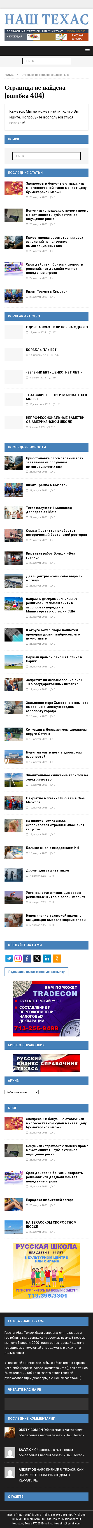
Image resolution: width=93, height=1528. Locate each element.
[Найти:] (46, 61)
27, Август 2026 (38, 278)
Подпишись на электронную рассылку (36, 971)
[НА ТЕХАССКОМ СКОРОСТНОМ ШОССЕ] (14, 1227)
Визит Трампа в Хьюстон (46, 291)
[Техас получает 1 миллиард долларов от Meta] (14, 512)
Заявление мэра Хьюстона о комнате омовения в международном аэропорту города (57, 707)
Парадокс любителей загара (50, 1200)
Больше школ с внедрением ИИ (52, 848)
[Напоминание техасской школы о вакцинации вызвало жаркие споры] (14, 920)
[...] (82, 1378)
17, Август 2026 (38, 762)
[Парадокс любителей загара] (14, 1204)
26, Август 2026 (38, 540)
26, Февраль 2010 (39, 404)
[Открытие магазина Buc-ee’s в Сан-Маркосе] (14, 803)
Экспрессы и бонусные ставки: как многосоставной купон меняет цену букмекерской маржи (56, 188)
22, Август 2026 (38, 616)
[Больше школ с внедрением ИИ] (14, 852)
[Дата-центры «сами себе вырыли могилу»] (14, 581)
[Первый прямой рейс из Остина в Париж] (14, 662)
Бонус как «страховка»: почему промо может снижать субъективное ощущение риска (57, 215)
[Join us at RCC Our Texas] (46, 35)
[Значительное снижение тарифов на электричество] (14, 780)
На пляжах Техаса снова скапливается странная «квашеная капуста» (55, 825)
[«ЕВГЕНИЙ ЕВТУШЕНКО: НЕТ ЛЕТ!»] (14, 377)
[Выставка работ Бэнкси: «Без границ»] (14, 558)
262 (54, 332)
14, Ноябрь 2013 (38, 355)
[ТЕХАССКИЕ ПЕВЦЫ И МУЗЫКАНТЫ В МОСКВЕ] (14, 399)
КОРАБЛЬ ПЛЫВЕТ (41, 350)
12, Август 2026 (38, 807)
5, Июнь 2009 (36, 427)
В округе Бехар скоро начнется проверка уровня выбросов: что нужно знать (53, 634)
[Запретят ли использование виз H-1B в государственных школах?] (14, 684)
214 (54, 377)
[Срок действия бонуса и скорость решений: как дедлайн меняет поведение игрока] (14, 269)
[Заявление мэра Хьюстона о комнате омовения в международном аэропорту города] (14, 707)
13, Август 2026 (38, 784)
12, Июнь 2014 (37, 332)
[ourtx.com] (10, 1435)
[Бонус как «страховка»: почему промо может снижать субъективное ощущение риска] (14, 215)
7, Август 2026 (37, 875)
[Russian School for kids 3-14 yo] (46, 1271)
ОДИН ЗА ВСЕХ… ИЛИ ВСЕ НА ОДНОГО (57, 327)
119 (53, 427)
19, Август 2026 (38, 689)
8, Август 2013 (37, 377)
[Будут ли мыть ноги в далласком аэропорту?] (14, 757)
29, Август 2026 (38, 197)
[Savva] (10, 1455)
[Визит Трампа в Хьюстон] (14, 296)
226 (56, 355)
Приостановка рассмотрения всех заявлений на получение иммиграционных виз (54, 242)
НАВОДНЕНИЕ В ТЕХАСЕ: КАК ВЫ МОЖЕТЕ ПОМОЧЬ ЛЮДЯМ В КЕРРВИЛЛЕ (51, 1475)
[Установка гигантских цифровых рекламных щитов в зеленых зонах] (14, 897)
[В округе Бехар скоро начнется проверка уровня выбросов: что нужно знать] (14, 635)
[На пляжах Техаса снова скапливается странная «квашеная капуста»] (14, 825)
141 (58, 404)
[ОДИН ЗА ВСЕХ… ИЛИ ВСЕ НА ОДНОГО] (14, 332)
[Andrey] (10, 1475)
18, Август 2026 (38, 716)
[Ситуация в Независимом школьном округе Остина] (14, 734)
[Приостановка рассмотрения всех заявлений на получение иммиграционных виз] (14, 242)
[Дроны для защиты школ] (14, 875)
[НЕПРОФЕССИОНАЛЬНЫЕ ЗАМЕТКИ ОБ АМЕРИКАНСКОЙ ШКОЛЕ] (14, 422)
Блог (12, 1108)
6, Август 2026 (37, 902)
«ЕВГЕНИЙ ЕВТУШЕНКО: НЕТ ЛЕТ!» (54, 372)
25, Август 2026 (38, 562)
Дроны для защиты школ (47, 870)
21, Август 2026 (38, 643)
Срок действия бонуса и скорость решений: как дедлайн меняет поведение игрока (54, 268)
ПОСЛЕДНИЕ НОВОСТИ (27, 447)
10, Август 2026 (38, 853)
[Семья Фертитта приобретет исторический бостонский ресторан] (14, 535)
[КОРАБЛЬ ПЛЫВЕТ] (14, 354)
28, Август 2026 (38, 224)
